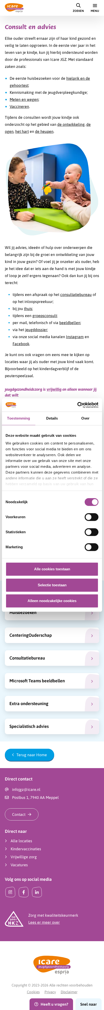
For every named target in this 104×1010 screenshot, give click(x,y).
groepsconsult (44, 315)
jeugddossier (36, 329)
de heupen (44, 131)
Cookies (33, 992)
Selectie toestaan (52, 585)
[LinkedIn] (36, 892)
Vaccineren (19, 106)
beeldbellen (69, 322)
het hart (22, 131)
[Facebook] (23, 892)
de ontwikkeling (71, 124)
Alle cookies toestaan (52, 569)
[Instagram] (10, 892)
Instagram (75, 336)
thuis (28, 308)
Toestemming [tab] (18, 418)
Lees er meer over (44, 922)
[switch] (91, 517)
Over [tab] (85, 418)
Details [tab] (52, 418)
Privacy (50, 992)
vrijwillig (54, 389)
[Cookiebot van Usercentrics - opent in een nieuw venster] (77, 405)
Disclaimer (69, 992)
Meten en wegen (24, 99)
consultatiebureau (76, 294)
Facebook (21, 344)
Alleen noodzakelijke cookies (52, 601)
